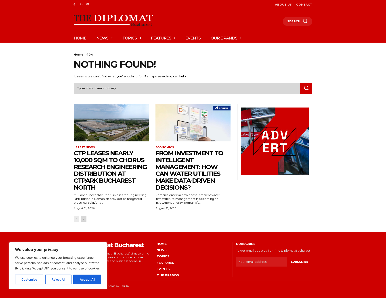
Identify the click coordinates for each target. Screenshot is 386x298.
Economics (164, 147)
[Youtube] (88, 4)
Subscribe (299, 261)
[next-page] (83, 219)
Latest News (84, 147)
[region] (58, 265)
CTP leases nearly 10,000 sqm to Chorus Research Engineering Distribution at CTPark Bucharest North (110, 170)
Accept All (87, 279)
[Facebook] (74, 4)
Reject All (58, 279)
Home (78, 54)
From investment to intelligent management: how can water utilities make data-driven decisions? (189, 170)
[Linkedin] (81, 4)
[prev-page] (76, 219)
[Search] (306, 88)
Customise (29, 279)
